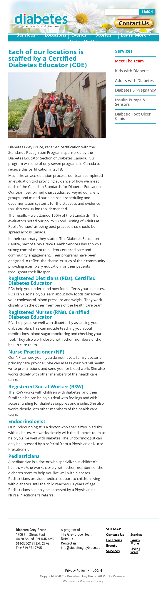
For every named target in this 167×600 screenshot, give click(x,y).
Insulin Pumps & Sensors (130, 102)
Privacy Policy (75, 571)
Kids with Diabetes (132, 70)
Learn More (135, 541)
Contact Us (115, 534)
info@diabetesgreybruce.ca (80, 547)
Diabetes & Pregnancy (135, 90)
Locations (114, 540)
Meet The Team (129, 61)
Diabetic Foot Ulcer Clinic (133, 116)
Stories (136, 534)
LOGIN (97, 571)
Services (124, 51)
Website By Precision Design (83, 581)
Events (111, 545)
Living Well (135, 550)
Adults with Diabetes (134, 80)
